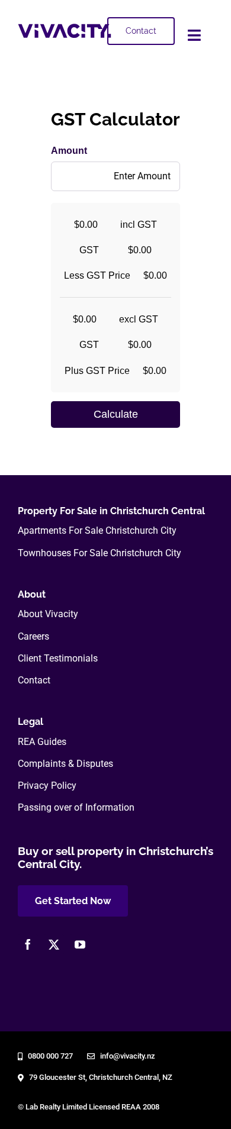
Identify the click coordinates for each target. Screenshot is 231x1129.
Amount (69, 151)
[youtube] (80, 944)
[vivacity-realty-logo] (64, 28)
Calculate (116, 414)
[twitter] (54, 944)
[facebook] (28, 944)
